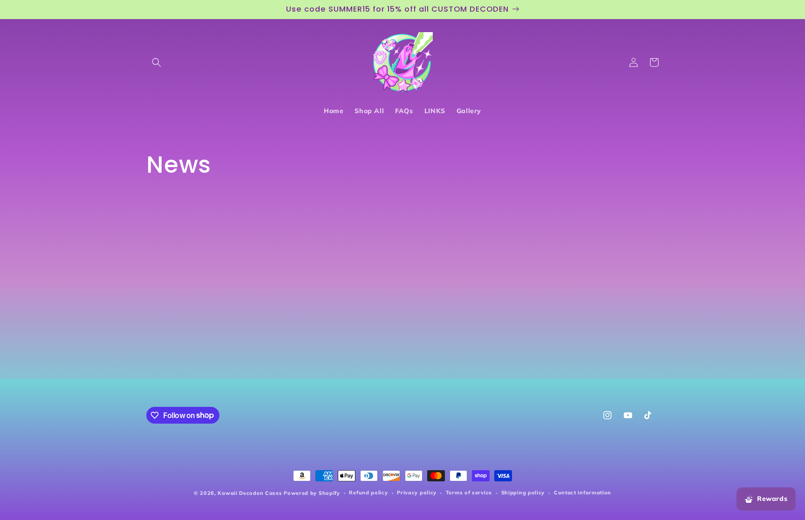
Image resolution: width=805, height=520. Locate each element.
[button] (156, 62)
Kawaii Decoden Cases (250, 493)
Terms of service (469, 492)
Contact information (582, 492)
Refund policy (368, 492)
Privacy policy (417, 492)
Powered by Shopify (312, 493)
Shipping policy (523, 492)
